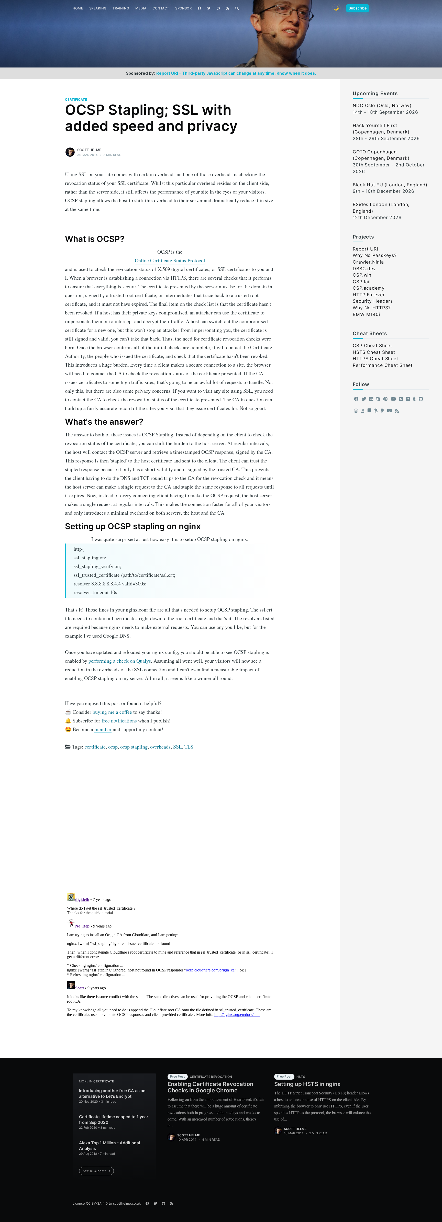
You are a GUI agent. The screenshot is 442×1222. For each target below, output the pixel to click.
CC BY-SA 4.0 (97, 1203)
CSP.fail (362, 281)
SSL (177, 746)
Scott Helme (89, 150)
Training (121, 8)
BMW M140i (366, 314)
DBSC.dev (364, 268)
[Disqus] (170, 824)
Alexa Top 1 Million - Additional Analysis (109, 1145)
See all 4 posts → (96, 1171)
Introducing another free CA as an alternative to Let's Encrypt (112, 1093)
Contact (160, 8)
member (103, 729)
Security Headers (373, 301)
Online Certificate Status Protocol (170, 260)
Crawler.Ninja (368, 262)
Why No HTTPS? (372, 307)
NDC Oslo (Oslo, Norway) (382, 105)
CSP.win (362, 275)
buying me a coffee (112, 711)
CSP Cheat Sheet (372, 345)
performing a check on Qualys (120, 660)
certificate (76, 99)
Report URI (365, 249)
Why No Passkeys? (375, 255)
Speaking (98, 8)
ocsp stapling (134, 746)
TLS (188, 746)
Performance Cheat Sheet (383, 365)
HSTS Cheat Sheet (374, 352)
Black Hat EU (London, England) (390, 184)
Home (78, 8)
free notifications (119, 720)
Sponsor (183, 8)
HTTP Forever (369, 294)
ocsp (113, 746)
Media (140, 8)
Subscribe (358, 8)
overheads (160, 746)
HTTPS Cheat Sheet (375, 358)
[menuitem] (78, 8)
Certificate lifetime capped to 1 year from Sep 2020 (113, 1119)
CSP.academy (369, 288)
